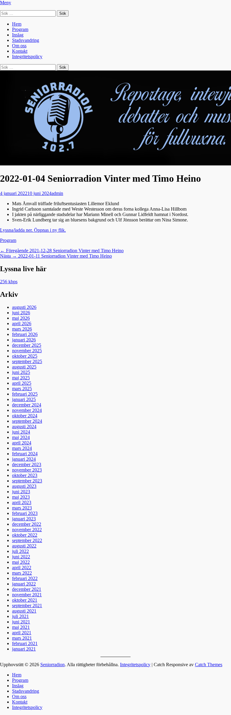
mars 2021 (22, 638)
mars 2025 (22, 388)
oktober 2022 (24, 535)
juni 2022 (21, 556)
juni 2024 (21, 431)
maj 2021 (21, 627)
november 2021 (27, 594)
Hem (16, 24)
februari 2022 (25, 578)
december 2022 (26, 524)
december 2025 (26, 345)
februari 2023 (25, 513)
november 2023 (27, 469)
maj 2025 (21, 377)
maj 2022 (21, 562)
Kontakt (19, 51)
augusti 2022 (24, 545)
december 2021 (26, 589)
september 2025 (27, 361)
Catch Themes (208, 664)
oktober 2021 (24, 600)
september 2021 (27, 605)
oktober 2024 (24, 415)
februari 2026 (25, 334)
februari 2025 (25, 394)
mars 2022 (22, 572)
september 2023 (27, 480)
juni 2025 (21, 372)
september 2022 (27, 540)
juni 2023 (21, 491)
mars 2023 (22, 507)
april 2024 (21, 442)
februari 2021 (25, 643)
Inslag (17, 34)
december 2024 (26, 404)
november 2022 (27, 529)
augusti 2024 (24, 426)
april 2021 (21, 632)
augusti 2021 (24, 610)
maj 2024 (21, 437)
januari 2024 (24, 459)
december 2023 (26, 464)
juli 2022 (20, 551)
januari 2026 (24, 339)
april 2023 (21, 502)
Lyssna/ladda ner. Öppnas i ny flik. (33, 230)
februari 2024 (25, 453)
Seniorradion (52, 664)
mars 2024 (22, 448)
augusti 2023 (24, 486)
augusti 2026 (24, 307)
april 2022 (21, 567)
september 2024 (27, 421)
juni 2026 (21, 312)
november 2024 (27, 410)
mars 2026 (22, 328)
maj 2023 (21, 497)
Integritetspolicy (27, 56)
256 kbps (8, 281)
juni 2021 (21, 621)
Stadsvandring (25, 40)
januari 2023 (24, 518)
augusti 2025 (24, 366)
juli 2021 (20, 616)
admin (57, 193)
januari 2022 (24, 583)
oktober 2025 (24, 356)
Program (20, 29)
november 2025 (27, 350)
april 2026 (21, 323)
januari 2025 (24, 399)
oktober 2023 (24, 475)
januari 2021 (24, 648)
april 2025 (21, 383)
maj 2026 (21, 318)
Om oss (19, 45)
